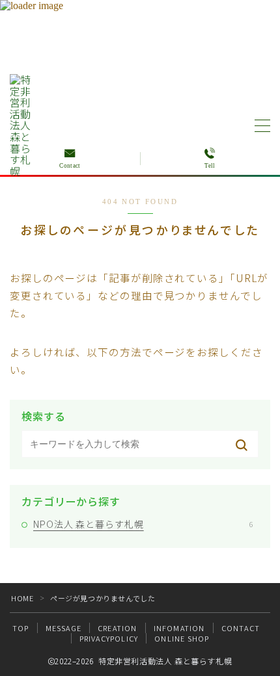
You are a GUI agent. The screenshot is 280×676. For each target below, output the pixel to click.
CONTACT (240, 628)
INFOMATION (179, 628)
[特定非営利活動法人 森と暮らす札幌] (23, 125)
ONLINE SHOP (181, 638)
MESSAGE (63, 628)
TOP (20, 628)
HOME (22, 598)
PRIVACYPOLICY (109, 638)
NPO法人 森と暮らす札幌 (143, 523)
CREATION (117, 628)
